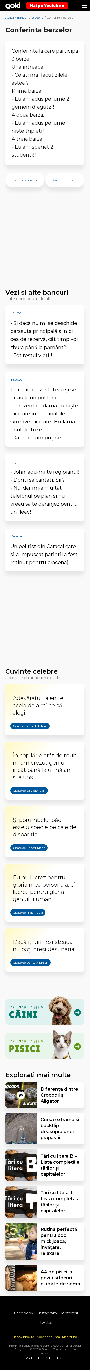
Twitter (46, 1322)
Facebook (24, 1313)
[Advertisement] (45, 240)
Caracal (16, 536)
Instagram (47, 1313)
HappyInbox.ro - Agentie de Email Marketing (45, 1337)
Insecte (16, 379)
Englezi (16, 462)
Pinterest (69, 1313)
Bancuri (22, 17)
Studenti (38, 17)
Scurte (16, 313)
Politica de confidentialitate (45, 1358)
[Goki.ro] (13, 5)
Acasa (10, 17)
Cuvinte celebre (32, 671)
